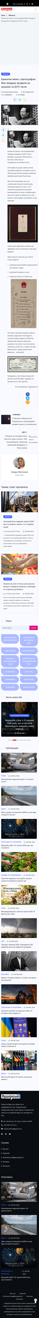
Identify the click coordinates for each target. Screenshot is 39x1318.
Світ (29, 672)
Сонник (10, 679)
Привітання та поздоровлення (29, 661)
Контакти (6, 1166)
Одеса (10, 651)
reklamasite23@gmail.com (12, 1129)
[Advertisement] (19, 42)
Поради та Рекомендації (10, 661)
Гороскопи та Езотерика (10, 639)
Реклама (6, 1162)
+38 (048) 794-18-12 (9, 1125)
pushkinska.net (26, 1314)
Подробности (33, 387)
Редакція (6, 1153)
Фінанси (12, 15)
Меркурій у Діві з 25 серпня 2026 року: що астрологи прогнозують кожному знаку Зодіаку (19, 724)
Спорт (29, 679)
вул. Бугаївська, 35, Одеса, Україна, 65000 (17, 1121)
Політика (29, 651)
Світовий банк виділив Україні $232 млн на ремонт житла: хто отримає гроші (18, 524)
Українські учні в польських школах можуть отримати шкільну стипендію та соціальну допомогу (19, 586)
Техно (10, 687)
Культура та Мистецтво (29, 640)
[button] (9, 740)
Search (33, 628)
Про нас (6, 1149)
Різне (10, 672)
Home (3, 15)
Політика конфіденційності (13, 1157)
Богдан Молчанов (12, 531)
